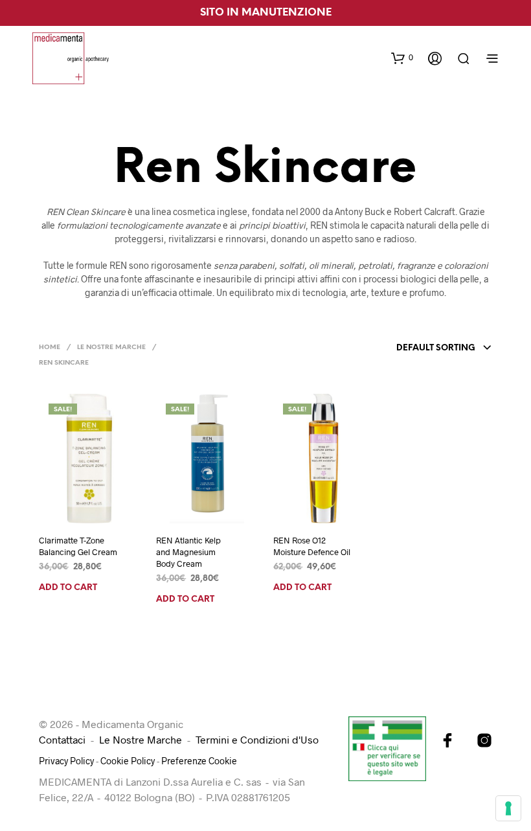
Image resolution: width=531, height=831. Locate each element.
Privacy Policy (66, 760)
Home (49, 347)
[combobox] (444, 348)
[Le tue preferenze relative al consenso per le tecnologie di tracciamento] (508, 808)
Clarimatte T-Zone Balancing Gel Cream (78, 546)
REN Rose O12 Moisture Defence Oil (311, 546)
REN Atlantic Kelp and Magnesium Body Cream (188, 552)
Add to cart (68, 588)
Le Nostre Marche (111, 347)
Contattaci (62, 739)
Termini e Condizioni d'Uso (257, 739)
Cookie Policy (127, 760)
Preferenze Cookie (199, 760)
